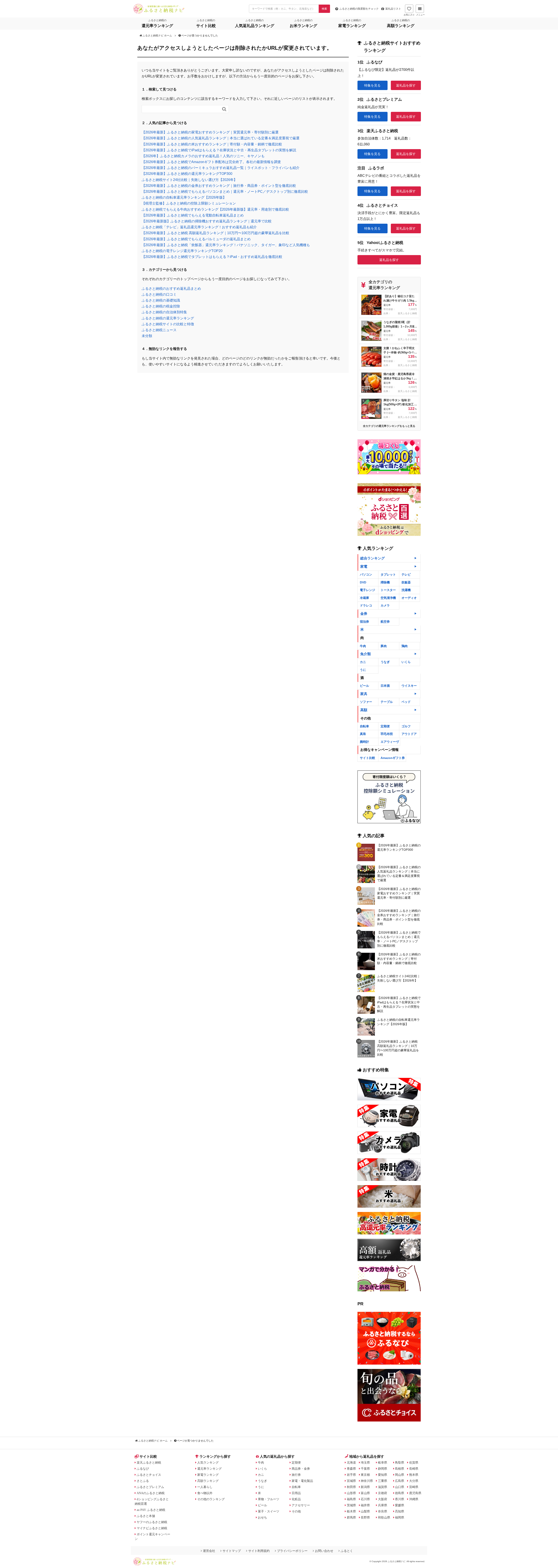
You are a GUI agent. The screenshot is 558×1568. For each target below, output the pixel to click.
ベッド (406, 702)
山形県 (351, 1493)
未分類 (147, 336)
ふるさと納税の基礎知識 (161, 300)
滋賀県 (382, 1486)
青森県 (351, 1468)
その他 (296, 1511)
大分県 (413, 1480)
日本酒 (385, 685)
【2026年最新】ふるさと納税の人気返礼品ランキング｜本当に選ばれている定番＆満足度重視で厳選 (220, 138)
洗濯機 (406, 590)
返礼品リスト (393, 8)
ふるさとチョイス (149, 1474)
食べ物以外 (205, 1493)
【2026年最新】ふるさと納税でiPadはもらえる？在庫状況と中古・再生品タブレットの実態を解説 (219, 150)
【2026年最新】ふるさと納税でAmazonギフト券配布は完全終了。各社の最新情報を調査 (211, 162)
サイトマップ (232, 1551)
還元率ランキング (209, 1468)
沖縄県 (413, 1499)
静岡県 (382, 1468)
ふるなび (143, 1468)
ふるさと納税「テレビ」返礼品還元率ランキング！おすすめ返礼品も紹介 (199, 227)
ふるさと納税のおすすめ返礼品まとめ (171, 288)
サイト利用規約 (259, 1551)
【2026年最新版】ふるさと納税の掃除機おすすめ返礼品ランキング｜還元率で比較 (207, 221)
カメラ (385, 605)
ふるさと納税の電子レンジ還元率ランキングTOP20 (182, 251)
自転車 (364, 726)
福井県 (365, 1505)
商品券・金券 (301, 1468)
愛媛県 (399, 1505)
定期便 (385, 726)
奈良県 (382, 1511)
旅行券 (296, 1474)
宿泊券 (364, 621)
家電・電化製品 (302, 1480)
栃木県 (351, 1511)
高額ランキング (208, 1480)
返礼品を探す (406, 85)
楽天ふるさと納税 (149, 1462)
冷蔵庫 (364, 598)
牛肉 (363, 646)
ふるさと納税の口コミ (159, 294)
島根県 (399, 1468)
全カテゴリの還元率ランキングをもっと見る (389, 426)
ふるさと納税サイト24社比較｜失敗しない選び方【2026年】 (189, 180)
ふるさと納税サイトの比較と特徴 (168, 324)
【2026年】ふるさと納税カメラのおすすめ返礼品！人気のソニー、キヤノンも (203, 156)
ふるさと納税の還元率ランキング (168, 318)
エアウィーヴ (390, 741)
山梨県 (365, 1511)
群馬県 (351, 1517)
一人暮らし (205, 1486)
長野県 (365, 1517)
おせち (262, 1517)
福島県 (351, 1499)
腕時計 (364, 741)
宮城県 (351, 1480)
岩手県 (351, 1474)
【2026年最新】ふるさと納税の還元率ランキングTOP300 (187, 174)
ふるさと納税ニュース (159, 330)
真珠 (363, 734)
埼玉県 (365, 1462)
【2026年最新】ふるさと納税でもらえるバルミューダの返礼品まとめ (196, 239)
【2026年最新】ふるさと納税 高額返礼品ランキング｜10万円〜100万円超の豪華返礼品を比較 (215, 233)
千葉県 (365, 1468)
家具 (363, 694)
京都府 (382, 1493)
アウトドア (409, 734)
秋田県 (351, 1486)
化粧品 (296, 1499)
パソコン (366, 574)
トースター (388, 590)
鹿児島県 (415, 1493)
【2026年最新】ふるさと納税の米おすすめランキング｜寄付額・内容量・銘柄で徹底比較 (212, 144)
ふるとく (347, 1551)
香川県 (399, 1499)
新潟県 (365, 1486)
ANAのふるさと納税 (151, 1493)
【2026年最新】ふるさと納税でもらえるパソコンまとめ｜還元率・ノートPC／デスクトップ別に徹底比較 (225, 191)
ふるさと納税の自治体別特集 (164, 312)
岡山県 (399, 1474)
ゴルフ (406, 726)
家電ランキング (208, 1474)
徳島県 (399, 1493)
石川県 (365, 1499)
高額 (363, 710)
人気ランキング (208, 1462)
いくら (406, 662)
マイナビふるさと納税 (152, 1528)
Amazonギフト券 (393, 758)
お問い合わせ (324, 1551)
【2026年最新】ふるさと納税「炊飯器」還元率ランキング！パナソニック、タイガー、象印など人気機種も (226, 245)
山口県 (399, 1486)
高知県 (399, 1511)
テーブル (387, 702)
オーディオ (409, 598)
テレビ (406, 574)
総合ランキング (372, 558)
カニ (363, 662)
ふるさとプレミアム (150, 1486)
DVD (363, 582)
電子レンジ (367, 590)
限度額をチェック (359, 8)
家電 (363, 566)
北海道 (351, 1462)
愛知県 (382, 1474)
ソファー (366, 702)
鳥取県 (399, 1462)
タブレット (388, 574)
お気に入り (409, 15)
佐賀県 (413, 1462)
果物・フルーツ (268, 1499)
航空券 (385, 621)
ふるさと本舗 (146, 1515)
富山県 (365, 1493)
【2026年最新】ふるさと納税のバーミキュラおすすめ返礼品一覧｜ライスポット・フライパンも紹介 (220, 168)
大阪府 (382, 1499)
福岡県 (399, 1517)
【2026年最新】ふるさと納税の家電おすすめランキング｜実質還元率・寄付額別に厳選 (210, 132)
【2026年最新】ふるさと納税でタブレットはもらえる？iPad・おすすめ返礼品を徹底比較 (212, 257)
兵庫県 (382, 1505)
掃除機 (385, 582)
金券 (363, 613)
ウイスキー (409, 685)
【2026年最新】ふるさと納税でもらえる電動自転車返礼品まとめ (193, 215)
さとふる (143, 1480)
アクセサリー (301, 1505)
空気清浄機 (388, 598)
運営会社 (209, 1551)
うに (363, 670)
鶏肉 (404, 646)
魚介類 (365, 654)
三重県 (382, 1480)
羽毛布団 (387, 734)
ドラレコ (366, 605)
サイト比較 (367, 758)
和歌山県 (384, 1517)
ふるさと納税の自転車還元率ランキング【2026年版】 (184, 197)
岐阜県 (382, 1462)
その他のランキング (211, 1499)
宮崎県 (413, 1486)
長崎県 (413, 1468)
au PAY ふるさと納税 (151, 1509)
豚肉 (384, 646)
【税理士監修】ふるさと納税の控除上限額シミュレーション (189, 203)
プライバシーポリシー (292, 1551)
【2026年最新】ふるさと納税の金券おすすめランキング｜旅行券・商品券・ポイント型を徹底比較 (219, 185)
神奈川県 (367, 1480)
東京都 (365, 1474)
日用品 (296, 1493)
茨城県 (351, 1505)
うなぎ (385, 662)
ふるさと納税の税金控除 (161, 306)
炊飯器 (406, 582)
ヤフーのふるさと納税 (152, 1522)
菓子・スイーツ (268, 1511)
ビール (364, 685)
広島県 (399, 1480)
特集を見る (372, 85)
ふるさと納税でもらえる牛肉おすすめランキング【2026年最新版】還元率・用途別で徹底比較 (215, 209)
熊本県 (413, 1474)
